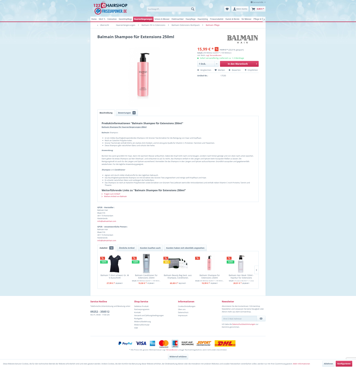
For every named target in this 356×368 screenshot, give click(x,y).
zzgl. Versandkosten (213, 55)
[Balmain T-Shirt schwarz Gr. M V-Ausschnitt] (114, 263)
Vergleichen (205, 70)
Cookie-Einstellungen (186, 306)
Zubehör (106, 248)
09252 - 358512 (99, 311)
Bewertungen (126, 112)
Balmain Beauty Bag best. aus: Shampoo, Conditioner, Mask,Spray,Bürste (178, 276)
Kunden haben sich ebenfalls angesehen (185, 248)
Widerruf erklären (178, 356)
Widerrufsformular (141, 324)
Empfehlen (252, 70)
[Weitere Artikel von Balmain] (242, 39)
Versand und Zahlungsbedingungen (149, 315)
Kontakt (137, 312)
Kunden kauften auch (150, 248)
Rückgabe (138, 318)
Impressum (182, 315)
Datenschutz (183, 312)
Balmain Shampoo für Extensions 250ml (210, 276)
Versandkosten (172, 350)
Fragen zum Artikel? (112, 194)
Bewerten (236, 70)
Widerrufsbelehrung (142, 321)
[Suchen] (193, 9)
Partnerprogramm (141, 309)
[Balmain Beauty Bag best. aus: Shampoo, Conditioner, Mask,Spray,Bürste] (178, 263)
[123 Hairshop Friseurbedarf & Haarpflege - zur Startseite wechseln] (111, 8)
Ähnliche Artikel (126, 248)
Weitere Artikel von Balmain (115, 196)
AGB (136, 328)
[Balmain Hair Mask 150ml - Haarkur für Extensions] (241, 263)
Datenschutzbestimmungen (243, 324)
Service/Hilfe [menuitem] (258, 2)
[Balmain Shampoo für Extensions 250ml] (209, 263)
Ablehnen (328, 363)
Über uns (182, 309)
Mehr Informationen (301, 363)
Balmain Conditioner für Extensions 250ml (146, 276)
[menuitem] (171, 9)
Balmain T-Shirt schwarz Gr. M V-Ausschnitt (115, 276)
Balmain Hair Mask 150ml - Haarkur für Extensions (241, 276)
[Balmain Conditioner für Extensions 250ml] (146, 263)
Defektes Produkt (141, 306)
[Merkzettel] (227, 9)
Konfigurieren (344, 363)
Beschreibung (106, 112)
